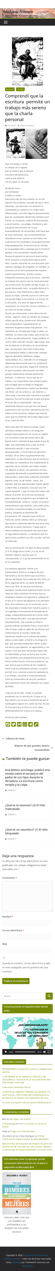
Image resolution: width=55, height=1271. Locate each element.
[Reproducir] (6, 1051)
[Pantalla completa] (49, 1051)
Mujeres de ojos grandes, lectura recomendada (31, 747)
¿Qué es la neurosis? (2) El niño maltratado (25, 807)
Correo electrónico (13, 930)
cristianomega (9, 1123)
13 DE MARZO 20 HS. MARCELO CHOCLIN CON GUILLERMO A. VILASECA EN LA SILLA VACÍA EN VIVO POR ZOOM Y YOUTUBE (26, 1079)
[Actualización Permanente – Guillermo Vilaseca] (27, 10)
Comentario (9, 877)
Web (4, 944)
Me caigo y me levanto (20, 1119)
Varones (20, 89)
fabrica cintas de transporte (15, 1143)
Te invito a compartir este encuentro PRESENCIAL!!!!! (26, 1102)
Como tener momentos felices (16, 1087)
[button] (27, 1035)
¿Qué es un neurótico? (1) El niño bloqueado (26, 831)
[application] (27, 1035)
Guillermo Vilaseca (27, 125)
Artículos (10, 89)
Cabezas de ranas (15, 738)
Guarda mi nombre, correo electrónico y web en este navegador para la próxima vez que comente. (26, 967)
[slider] (25, 1052)
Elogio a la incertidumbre (23, 1131)
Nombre (7, 916)
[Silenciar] (44, 1051)
